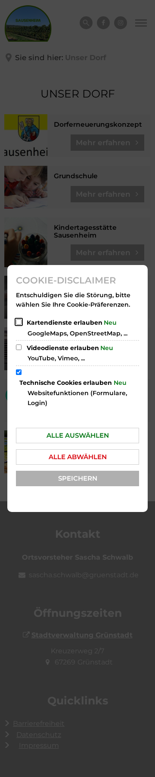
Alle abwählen (78, 457)
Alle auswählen (77, 435)
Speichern (77, 478)
